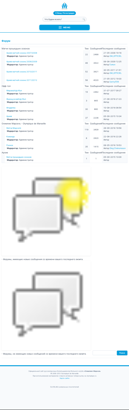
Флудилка (10, 108)
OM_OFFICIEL (115, 56)
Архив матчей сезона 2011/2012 (21, 80)
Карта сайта (64, 378)
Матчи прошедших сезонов (18, 157)
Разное (9, 145)
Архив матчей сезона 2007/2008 (21, 53)
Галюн (112, 64)
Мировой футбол (14, 90)
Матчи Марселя (13, 128)
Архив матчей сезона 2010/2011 (21, 71)
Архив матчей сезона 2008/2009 (21, 61)
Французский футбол (16, 99)
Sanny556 (114, 82)
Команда (10, 136)
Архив (9, 116)
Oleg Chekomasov (117, 148)
